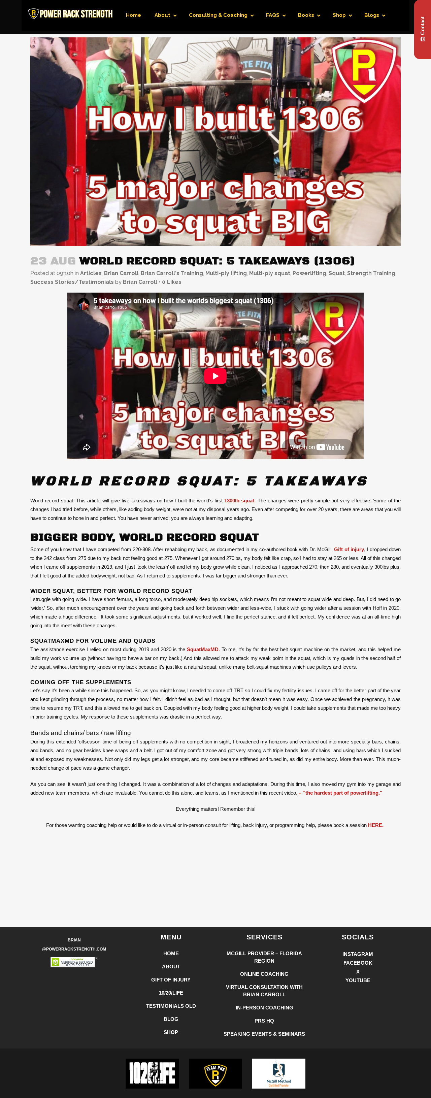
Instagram (357, 954)
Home (171, 953)
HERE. (376, 825)
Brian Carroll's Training (172, 273)
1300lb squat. (240, 500)
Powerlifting (309, 273)
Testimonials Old (171, 1006)
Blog (171, 1019)
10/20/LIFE (171, 993)
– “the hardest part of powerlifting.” (340, 793)
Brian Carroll (121, 273)
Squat (337, 273)
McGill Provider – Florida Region (264, 957)
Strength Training (371, 273)
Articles (91, 273)
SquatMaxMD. (203, 649)
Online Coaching (264, 974)
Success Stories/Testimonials (72, 282)
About (171, 966)
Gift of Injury (171, 980)
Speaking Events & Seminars (264, 1034)
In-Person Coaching (264, 1007)
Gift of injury (349, 549)
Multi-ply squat (269, 273)
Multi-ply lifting (226, 273)
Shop (171, 1032)
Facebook (357, 963)
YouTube (357, 980)
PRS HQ (264, 1021)
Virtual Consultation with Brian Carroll (264, 990)
